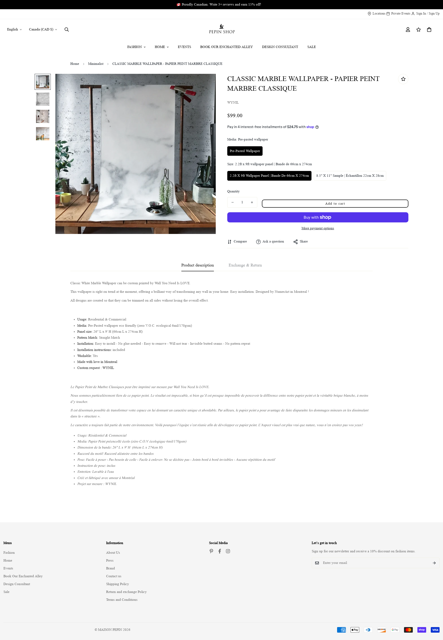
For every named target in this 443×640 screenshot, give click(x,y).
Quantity (233, 191)
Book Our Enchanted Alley (226, 47)
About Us (113, 553)
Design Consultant (280, 47)
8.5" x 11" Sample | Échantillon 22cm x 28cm (350, 176)
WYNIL (108, 368)
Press (110, 560)
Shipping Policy (117, 584)
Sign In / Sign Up (428, 13)
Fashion (134, 47)
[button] (429, 29)
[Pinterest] (211, 551)
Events (184, 47)
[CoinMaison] (221, 29)
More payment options (318, 228)
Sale (311, 47)
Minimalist (95, 64)
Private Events (400, 13)
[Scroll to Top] (434, 615)
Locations (379, 13)
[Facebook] (220, 551)
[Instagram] (228, 551)
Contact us (113, 576)
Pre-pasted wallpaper (245, 151)
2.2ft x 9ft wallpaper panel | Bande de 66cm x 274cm (269, 176)
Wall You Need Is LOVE (172, 283)
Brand (110, 568)
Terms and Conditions (122, 600)
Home (160, 47)
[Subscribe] (434, 563)
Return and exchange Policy (126, 592)
